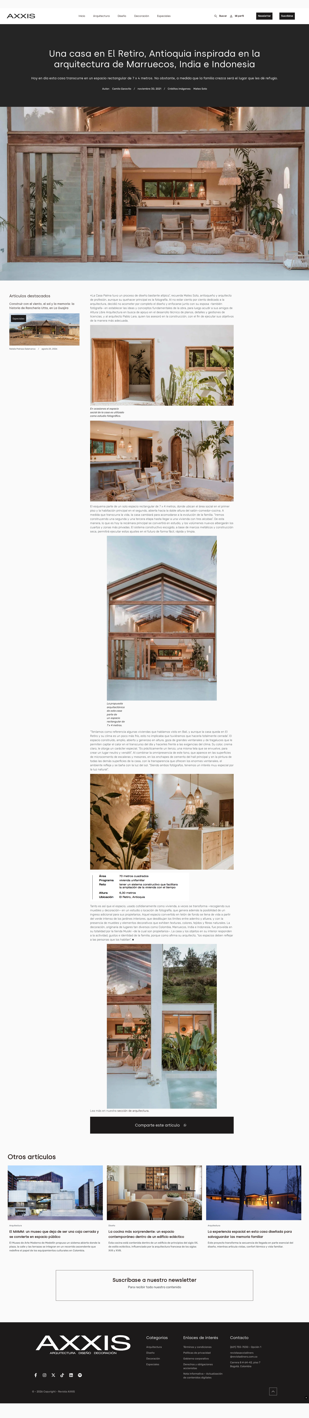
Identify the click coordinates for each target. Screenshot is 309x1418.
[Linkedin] (73, 1377)
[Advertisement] (275, 341)
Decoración (141, 16)
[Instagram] (46, 1377)
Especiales (164, 16)
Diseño (122, 16)
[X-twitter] (55, 1377)
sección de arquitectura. (133, 1111)
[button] (185, 1125)
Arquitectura (101, 16)
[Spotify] (82, 1377)
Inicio (82, 16)
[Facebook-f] (38, 1377)
